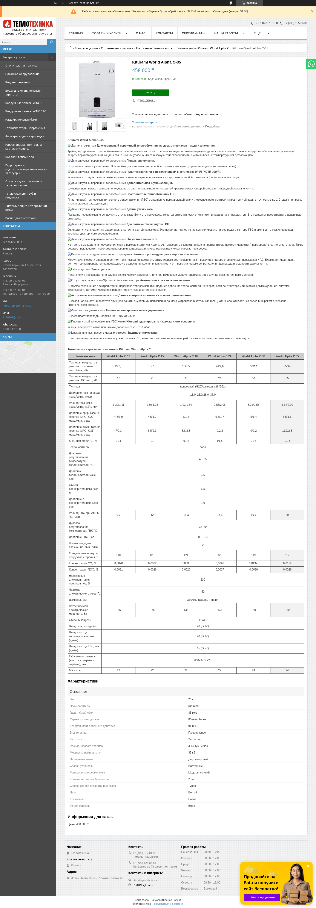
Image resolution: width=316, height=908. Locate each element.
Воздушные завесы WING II (23, 103)
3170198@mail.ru (14, 317)
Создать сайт (77, 3)
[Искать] (51, 42)
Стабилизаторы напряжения (25, 128)
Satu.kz (177, 900)
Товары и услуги (14, 57)
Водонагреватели (17, 82)
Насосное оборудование (22, 74)
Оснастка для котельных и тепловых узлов (23, 183)
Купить (150, 92)
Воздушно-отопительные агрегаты (23, 92)
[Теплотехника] (28, 24)
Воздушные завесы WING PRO (25, 111)
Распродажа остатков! (20, 218)
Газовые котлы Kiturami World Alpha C (202, 48)
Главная (76, 33)
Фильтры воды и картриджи (24, 136)
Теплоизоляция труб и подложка (20, 195)
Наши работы (226, 33)
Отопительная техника (21, 65)
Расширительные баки (21, 119)
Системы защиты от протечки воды (26, 208)
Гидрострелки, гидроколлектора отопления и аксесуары (26, 169)
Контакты (164, 33)
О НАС (141, 33)
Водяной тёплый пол (19, 157)
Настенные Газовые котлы (154, 48)
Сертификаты (194, 33)
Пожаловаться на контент (167, 903)
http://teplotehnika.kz (17, 305)
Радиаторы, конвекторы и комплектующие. (23, 146)
